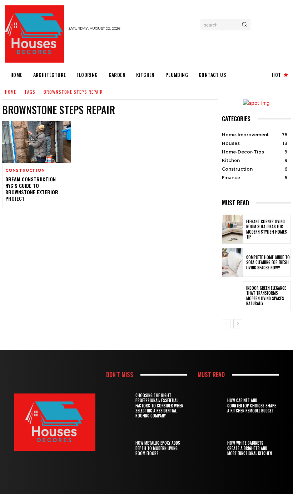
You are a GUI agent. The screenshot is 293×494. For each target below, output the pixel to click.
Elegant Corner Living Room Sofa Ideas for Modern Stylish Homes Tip (266, 229)
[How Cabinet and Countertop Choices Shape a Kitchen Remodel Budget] (211, 405)
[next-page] (237, 323)
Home (10, 92)
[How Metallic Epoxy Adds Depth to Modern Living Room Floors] (120, 448)
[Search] (244, 24)
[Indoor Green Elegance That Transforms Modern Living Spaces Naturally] (232, 295)
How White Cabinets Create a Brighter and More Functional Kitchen (249, 448)
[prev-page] (226, 323)
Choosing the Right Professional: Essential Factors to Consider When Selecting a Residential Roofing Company (159, 405)
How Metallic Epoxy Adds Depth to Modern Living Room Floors (157, 448)
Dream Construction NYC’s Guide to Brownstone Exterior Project (31, 188)
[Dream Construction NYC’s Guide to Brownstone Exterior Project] (36, 142)
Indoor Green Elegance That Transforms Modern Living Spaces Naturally (266, 295)
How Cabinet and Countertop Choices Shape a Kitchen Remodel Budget (251, 405)
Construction (25, 170)
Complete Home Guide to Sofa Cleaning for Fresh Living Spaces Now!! (268, 262)
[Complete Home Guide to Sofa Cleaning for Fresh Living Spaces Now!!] (232, 262)
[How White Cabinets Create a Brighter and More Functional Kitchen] (211, 448)
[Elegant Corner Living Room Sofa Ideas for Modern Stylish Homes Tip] (232, 229)
